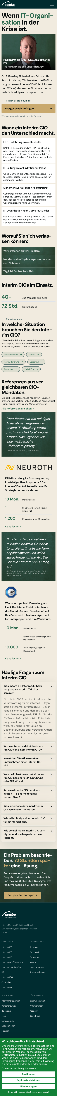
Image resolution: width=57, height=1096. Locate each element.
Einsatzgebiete (37, 941)
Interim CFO (7, 952)
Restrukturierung (11, 362)
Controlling (6, 982)
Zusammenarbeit (37, 1001)
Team (4, 1016)
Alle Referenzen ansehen (17, 408)
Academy (34, 1011)
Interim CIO (7, 987)
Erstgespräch (8, 1021)
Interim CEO (7, 947)
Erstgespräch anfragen (19, 108)
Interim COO (7, 977)
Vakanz (32, 354)
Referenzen (6, 1011)
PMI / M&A (29, 369)
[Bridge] (8, 4)
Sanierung (34, 362)
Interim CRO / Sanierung (12, 962)
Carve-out (8, 369)
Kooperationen (8, 1026)
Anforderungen (36, 1006)
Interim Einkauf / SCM (11, 967)
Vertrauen (7, 995)
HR (3, 972)
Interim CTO (7, 957)
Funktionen (7, 941)
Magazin (5, 1031)
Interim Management (11, 1001)
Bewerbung (35, 1016)
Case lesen (12, 526)
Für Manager (36, 995)
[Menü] (52, 4)
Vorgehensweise (9, 1006)
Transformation (11, 354)
